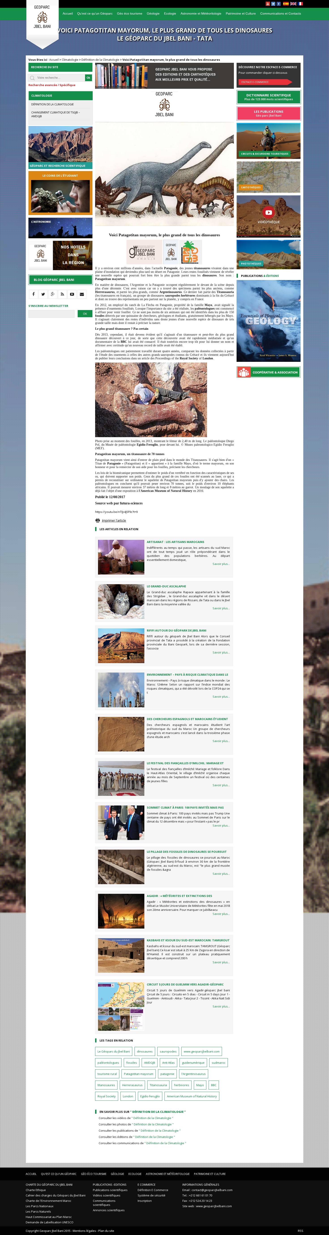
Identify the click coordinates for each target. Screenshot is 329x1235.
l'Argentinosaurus (194, 1074)
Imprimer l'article (114, 520)
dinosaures (145, 1051)
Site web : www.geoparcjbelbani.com (207, 1206)
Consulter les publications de (140, 1131)
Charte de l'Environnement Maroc (48, 1201)
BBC (213, 1085)
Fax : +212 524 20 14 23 (197, 1201)
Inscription (145, 1201)
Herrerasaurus (132, 1085)
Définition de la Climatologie (100, 60)
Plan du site (106, 1231)
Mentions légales (84, 1231)
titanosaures (106, 1085)
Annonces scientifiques (109, 1210)
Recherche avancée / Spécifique (51, 85)
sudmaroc (218, 1063)
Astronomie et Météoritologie (201, 13)
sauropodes (168, 1051)
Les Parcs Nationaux (39, 1206)
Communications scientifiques (104, 1203)
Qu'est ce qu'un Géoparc (95, 13)
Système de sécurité (151, 1195)
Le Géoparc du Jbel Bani (114, 1051)
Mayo (200, 1085)
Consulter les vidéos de (136, 1118)
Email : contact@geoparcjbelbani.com (207, 1190)
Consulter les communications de (142, 1143)
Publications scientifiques (110, 1190)
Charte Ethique (36, 1190)
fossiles (131, 1063)
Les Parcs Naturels (38, 1211)
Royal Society (107, 1096)
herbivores (181, 1085)
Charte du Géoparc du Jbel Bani (49, 1185)
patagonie (167, 1074)
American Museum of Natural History (192, 1096)
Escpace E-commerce (255, 82)
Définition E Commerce (153, 1190)
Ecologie (170, 13)
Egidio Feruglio (150, 1096)
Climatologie (70, 60)
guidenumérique (193, 1063)
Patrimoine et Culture (241, 13)
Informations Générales (200, 1185)
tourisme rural (107, 1074)
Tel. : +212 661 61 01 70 (197, 1195)
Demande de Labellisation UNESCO (49, 1222)
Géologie (153, 13)
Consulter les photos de (136, 1124)
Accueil (68, 13)
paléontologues (108, 1063)
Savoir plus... (221, 564)
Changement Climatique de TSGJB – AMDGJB (55, 114)
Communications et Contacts (280, 13)
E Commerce (147, 1185)
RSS (300, 1231)
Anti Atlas (168, 1063)
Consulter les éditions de (137, 1137)
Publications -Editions (109, 1185)
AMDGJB (149, 1063)
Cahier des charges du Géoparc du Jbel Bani (55, 1195)
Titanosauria (158, 1085)
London (128, 1096)
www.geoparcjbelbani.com (202, 1051)
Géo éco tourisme (129, 13)
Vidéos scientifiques (106, 1195)
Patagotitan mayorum (138, 1074)
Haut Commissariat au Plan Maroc (49, 1217)
